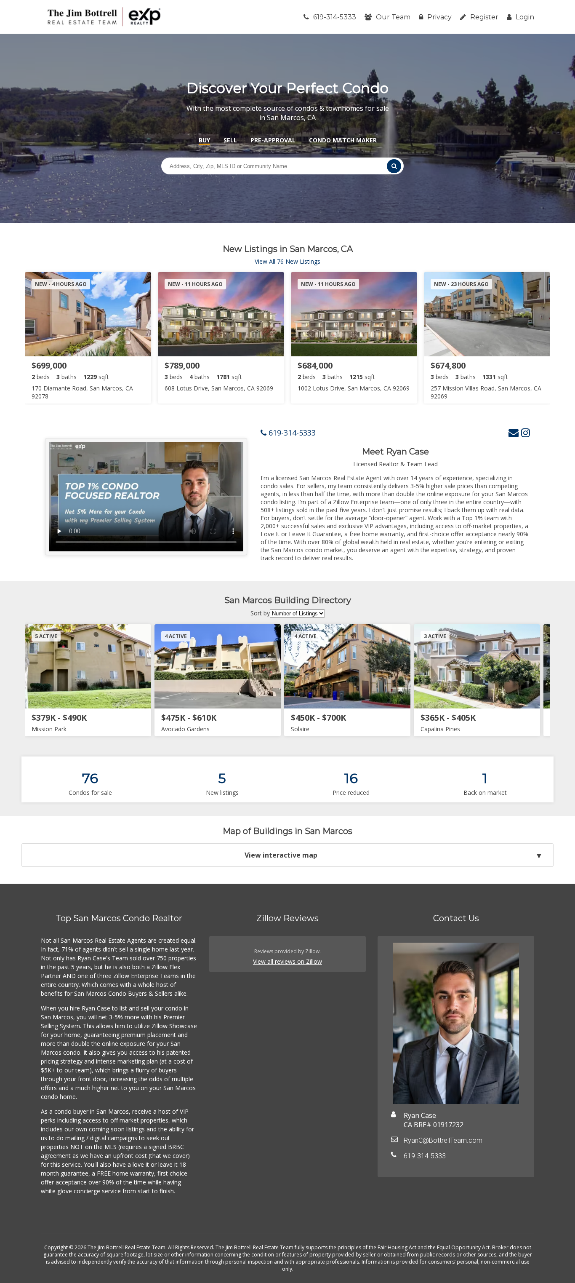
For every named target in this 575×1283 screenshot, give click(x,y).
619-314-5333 (334, 17)
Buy (204, 140)
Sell (230, 140)
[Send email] (513, 432)
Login (525, 17)
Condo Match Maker (343, 140)
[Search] (394, 166)
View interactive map (281, 855)
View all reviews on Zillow (287, 961)
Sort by (260, 613)
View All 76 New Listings (287, 261)
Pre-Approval (272, 140)
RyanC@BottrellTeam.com (443, 1140)
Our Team (393, 17)
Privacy (439, 17)
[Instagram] (525, 432)
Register (484, 17)
